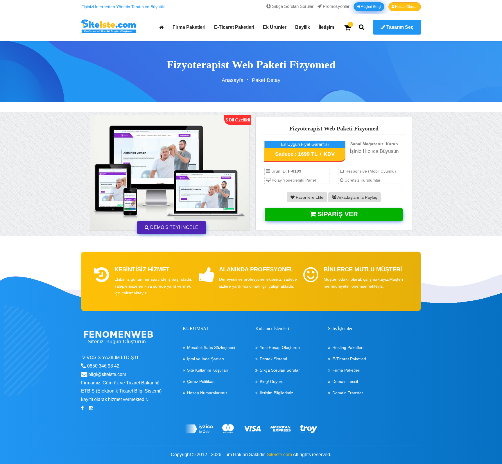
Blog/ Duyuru (272, 381)
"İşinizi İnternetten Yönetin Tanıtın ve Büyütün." (125, 6)
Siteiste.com (279, 454)
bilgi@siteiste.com (106, 374)
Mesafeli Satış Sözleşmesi (211, 347)
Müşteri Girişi (370, 7)
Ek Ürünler (274, 27)
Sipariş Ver (337, 214)
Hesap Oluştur (406, 7)
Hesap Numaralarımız (207, 392)
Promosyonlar (335, 6)
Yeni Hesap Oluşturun (280, 347)
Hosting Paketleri (347, 347)
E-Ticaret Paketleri (234, 27)
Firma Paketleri (189, 27)
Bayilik (302, 27)
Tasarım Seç (399, 27)
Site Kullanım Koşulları (207, 370)
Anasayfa (232, 80)
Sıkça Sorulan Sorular (292, 6)
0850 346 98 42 (102, 365)
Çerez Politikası (201, 381)
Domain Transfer (347, 392)
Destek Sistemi (273, 358)
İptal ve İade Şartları (205, 358)
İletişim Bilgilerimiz (276, 392)
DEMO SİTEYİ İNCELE (173, 227)
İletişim (326, 27)
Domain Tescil (345, 381)
